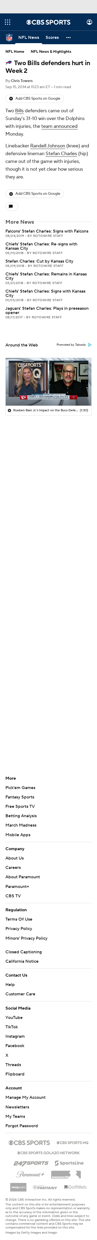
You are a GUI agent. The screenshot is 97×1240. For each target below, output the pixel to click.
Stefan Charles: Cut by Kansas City (39, 261)
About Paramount (22, 877)
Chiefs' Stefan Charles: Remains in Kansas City (46, 276)
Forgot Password (21, 1126)
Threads (13, 1064)
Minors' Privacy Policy (26, 938)
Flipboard (15, 1074)
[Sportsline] (69, 1162)
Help (10, 984)
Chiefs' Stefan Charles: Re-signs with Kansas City (41, 246)
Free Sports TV (20, 806)
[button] (7, 22)
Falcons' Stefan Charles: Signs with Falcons (46, 231)
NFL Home (14, 51)
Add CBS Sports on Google (37, 98)
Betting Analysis (21, 816)
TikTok (11, 1027)
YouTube (14, 1017)
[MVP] (18, 1185)
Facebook (14, 1045)
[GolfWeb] (75, 1187)
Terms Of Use (18, 919)
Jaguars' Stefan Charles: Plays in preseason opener (47, 310)
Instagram (15, 1036)
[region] (48, 382)
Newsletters (17, 1107)
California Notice (22, 961)
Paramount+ (17, 886)
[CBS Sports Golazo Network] (48, 1152)
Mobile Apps (17, 835)
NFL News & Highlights (51, 51)
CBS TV (13, 896)
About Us (14, 858)
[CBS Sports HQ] (72, 1142)
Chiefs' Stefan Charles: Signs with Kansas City (45, 293)
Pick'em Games (20, 787)
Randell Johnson (47, 146)
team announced (59, 126)
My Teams (15, 1116)
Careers (13, 867)
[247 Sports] (30, 1162)
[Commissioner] (66, 1172)
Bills (19, 111)
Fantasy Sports (19, 797)
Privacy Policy (18, 928)
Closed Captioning (23, 952)
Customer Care (20, 994)
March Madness (20, 825)
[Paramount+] (30, 1173)
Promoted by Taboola (71, 345)
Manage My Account (25, 1097)
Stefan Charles (61, 154)
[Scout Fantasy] (45, 1187)
